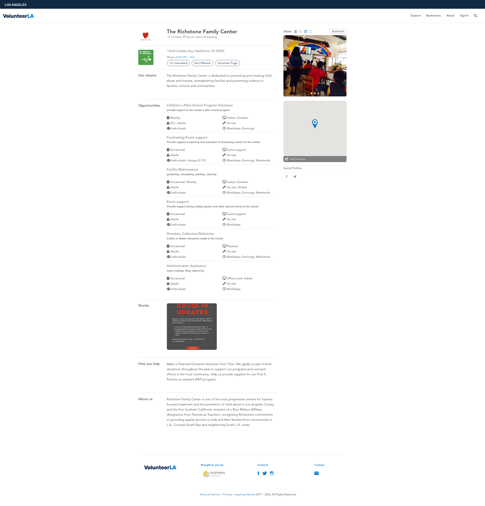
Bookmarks (433, 15)
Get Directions (298, 159)
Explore (416, 15)
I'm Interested (178, 63)
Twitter (264, 474)
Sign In (464, 15)
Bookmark (338, 31)
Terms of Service (209, 494)
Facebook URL (286, 176)
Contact (316, 474)
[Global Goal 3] (145, 57)
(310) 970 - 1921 (185, 57)
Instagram (272, 474)
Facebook (258, 474)
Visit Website (202, 63)
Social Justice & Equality (201, 37)
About (450, 15)
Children (176, 37)
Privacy (227, 494)
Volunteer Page (227, 63)
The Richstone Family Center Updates (194, 327)
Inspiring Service (245, 494)
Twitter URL (295, 176)
